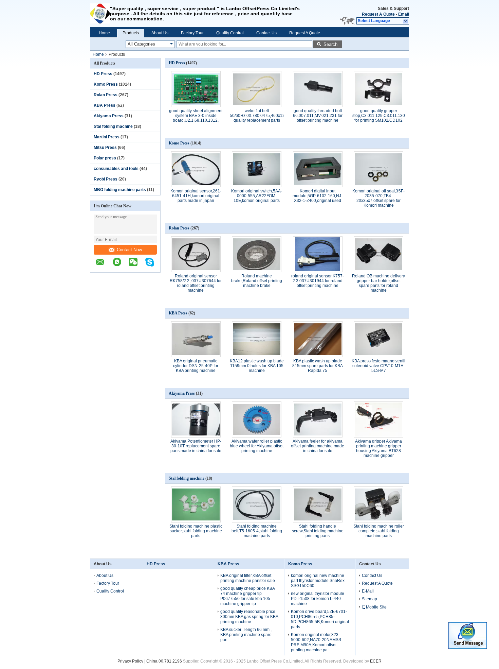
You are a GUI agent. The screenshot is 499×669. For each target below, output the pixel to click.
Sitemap (369, 599)
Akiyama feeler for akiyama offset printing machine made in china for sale (317, 446)
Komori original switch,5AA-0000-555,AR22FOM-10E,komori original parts (256, 196)
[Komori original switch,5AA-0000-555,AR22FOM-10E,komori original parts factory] (256, 169)
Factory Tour (192, 33)
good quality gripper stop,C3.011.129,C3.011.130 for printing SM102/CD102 (378, 115)
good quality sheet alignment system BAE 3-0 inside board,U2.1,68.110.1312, (195, 115)
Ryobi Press (105, 179)
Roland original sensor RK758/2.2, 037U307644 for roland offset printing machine (196, 283)
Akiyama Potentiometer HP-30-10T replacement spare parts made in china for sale (195, 446)
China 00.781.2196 (164, 661)
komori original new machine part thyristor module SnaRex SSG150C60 (318, 580)
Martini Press (106, 137)
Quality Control (230, 33)
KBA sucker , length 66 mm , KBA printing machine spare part (246, 634)
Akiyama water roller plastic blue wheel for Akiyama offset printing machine (256, 446)
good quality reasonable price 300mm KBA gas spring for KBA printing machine (249, 616)
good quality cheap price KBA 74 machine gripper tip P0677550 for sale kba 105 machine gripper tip (247, 596)
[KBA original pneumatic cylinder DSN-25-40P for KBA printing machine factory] (196, 339)
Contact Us (266, 33)
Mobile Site (376, 607)
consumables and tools (116, 168)
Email (403, 14)
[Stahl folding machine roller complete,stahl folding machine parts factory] (378, 504)
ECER (376, 661)
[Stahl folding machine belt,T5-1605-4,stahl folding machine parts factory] (256, 504)
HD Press (103, 73)
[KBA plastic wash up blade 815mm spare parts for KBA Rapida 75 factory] (317, 339)
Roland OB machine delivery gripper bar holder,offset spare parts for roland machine (378, 283)
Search (330, 44)
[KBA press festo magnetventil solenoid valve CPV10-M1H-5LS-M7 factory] (378, 339)
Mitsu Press (105, 147)
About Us (159, 33)
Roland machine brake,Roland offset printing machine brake (256, 281)
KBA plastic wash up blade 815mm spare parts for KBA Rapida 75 (317, 366)
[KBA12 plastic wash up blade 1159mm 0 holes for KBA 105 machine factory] (256, 339)
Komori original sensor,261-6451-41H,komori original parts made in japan (195, 196)
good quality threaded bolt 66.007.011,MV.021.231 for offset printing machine (318, 115)
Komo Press (106, 84)
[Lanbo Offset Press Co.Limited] (100, 13)
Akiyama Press (109, 116)
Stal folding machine (113, 126)
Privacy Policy (130, 661)
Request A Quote (378, 14)
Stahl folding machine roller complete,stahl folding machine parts (378, 531)
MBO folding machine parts (120, 189)
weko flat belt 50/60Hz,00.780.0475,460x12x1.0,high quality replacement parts (266, 115)
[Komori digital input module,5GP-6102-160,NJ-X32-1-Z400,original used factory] (317, 169)
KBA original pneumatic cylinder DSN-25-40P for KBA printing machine (195, 366)
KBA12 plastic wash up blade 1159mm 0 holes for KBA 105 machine (257, 366)
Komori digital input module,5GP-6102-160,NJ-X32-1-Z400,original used (318, 196)
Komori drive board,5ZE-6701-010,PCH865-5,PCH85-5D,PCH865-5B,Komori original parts (320, 619)
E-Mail (368, 591)
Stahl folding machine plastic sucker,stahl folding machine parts (195, 531)
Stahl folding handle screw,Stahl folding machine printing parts (318, 531)
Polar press (105, 158)
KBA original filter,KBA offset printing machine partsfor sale (247, 578)
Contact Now (129, 249)
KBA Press (104, 105)
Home (104, 33)
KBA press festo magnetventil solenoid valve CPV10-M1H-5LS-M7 (378, 366)
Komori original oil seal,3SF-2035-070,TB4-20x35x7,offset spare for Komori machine (378, 198)
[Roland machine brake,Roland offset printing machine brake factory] (256, 254)
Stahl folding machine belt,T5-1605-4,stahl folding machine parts (257, 531)
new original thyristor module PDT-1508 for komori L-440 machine (317, 598)
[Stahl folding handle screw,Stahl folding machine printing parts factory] (317, 504)
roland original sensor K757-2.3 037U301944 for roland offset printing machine (317, 281)
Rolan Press (105, 94)
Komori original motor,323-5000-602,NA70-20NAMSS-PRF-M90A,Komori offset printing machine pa (317, 642)
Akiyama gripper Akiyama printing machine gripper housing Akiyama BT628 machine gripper (378, 448)
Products (131, 33)
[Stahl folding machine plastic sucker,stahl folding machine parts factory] (196, 504)
